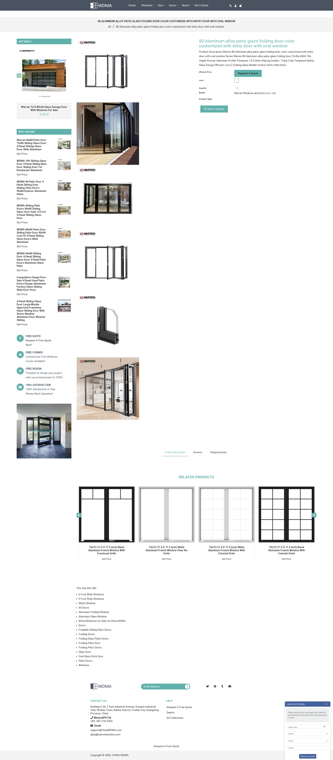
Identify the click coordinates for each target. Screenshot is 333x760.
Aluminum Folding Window (94, 612)
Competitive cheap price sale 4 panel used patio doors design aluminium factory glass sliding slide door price (31, 283)
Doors (82, 625)
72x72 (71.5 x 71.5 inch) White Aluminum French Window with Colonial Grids (226, 550)
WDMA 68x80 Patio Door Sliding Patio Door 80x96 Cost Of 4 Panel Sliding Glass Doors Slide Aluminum (31, 236)
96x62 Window (87, 603)
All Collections (174, 717)
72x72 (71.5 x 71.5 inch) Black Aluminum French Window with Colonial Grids (286, 550)
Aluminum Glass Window (93, 616)
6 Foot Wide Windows (91, 594)
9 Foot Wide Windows (91, 598)
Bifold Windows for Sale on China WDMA (102, 620)
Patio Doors (85, 660)
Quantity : (203, 88)
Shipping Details (218, 452)
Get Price (22, 153)
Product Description (175, 452)
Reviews (197, 452)
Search (170, 712)
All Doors (84, 607)
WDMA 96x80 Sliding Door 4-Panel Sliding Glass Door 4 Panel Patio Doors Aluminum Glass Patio (31, 259)
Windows (84, 665)
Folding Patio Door (89, 643)
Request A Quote (248, 73)
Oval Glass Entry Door (91, 656)
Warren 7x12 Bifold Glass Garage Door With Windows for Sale (44, 108)
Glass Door (85, 651)
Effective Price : (205, 72)
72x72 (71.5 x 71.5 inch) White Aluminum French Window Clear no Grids (166, 550)
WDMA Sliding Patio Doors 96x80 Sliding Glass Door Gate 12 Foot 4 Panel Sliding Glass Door (31, 212)
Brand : (202, 92)
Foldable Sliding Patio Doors (95, 629)
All (109, 26)
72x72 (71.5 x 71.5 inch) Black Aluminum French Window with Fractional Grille (106, 550)
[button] (307, 704)
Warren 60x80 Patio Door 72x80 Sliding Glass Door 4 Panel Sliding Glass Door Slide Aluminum (31, 144)
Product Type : (206, 99)
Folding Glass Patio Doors (93, 638)
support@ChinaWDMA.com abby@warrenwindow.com (106, 730)
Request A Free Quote (179, 707)
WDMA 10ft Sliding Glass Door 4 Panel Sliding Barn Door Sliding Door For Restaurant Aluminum (32, 165)
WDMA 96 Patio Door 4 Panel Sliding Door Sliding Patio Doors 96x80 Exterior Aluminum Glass (31, 188)
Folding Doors (87, 634)
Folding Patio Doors (90, 647)
